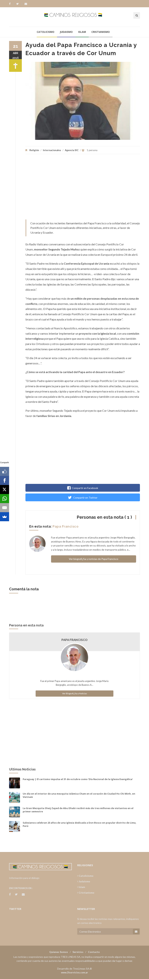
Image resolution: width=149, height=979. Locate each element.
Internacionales (52, 150)
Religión (34, 150)
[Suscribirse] (136, 931)
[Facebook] (11, 3)
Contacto (94, 951)
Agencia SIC (71, 150)
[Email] (4, 507)
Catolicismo (45, 32)
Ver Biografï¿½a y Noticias (74, 693)
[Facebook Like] (4, 471)
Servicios (78, 951)
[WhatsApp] (4, 498)
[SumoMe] (4, 516)
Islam (82, 32)
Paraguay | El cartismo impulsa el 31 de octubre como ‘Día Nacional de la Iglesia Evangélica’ (78, 779)
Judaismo (66, 32)
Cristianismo (100, 32)
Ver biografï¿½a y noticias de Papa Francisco (93, 558)
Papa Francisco (65, 526)
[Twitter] (19, 3)
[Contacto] (26, 3)
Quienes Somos (58, 951)
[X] (4, 489)
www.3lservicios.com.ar (74, 972)
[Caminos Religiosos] (74, 16)
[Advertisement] (82, 188)
